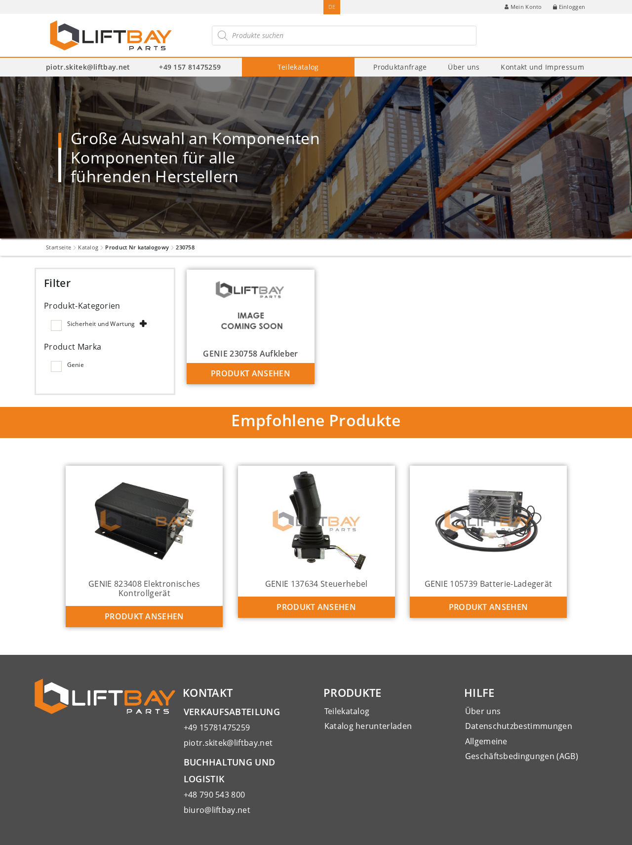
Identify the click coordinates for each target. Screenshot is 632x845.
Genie (75, 365)
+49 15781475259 (217, 727)
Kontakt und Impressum (542, 67)
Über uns (464, 67)
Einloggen (572, 6)
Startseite (58, 247)
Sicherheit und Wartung (101, 324)
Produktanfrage (400, 67)
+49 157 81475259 (190, 67)
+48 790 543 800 (214, 794)
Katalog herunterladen (368, 726)
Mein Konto (526, 6)
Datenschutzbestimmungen (518, 726)
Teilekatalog (298, 67)
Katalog (88, 247)
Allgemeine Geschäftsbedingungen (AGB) (521, 749)
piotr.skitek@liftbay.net (88, 67)
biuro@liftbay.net (217, 810)
